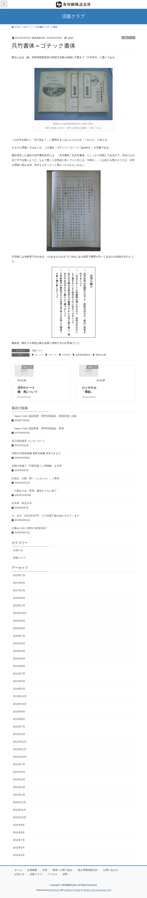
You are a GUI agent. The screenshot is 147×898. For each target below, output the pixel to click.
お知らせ (18, 550)
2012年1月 (19, 794)
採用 (65, 874)
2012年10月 (20, 756)
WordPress (53, 890)
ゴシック (39, 355)
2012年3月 (19, 779)
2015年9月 (19, 620)
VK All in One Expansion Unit (97, 890)
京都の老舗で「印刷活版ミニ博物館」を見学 (37, 465)
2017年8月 (19, 582)
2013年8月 (19, 719)
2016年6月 (19, 598)
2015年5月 (19, 643)
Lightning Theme (72, 890)
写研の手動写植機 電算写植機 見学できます (36, 453)
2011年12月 (19, 802)
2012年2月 (19, 787)
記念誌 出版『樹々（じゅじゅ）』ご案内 (35, 478)
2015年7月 (19, 635)
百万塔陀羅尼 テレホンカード (28, 440)
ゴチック (52, 355)
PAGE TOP (140, 868)
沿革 (44, 870)
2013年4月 (19, 734)
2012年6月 (19, 771)
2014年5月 (19, 681)
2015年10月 (20, 613)
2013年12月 (20, 696)
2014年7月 (19, 673)
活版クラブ (128, 38)
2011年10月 (19, 817)
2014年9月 (19, 658)
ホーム (18, 870)
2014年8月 (19, 666)
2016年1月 (19, 605)
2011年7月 (19, 840)
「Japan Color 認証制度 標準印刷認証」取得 (38, 428)
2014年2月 (19, 688)
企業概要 (32, 870)
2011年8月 (19, 832)
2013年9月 (19, 711)
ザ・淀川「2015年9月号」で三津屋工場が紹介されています (45, 515)
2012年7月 (19, 764)
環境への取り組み (63, 870)
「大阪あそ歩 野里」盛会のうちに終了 (34, 490)
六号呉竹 (66, 355)
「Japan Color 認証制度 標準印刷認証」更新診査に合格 (44, 416)
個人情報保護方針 (88, 870)
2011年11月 (19, 809)
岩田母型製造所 (83, 355)
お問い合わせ (110, 870)
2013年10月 (20, 704)
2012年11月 (19, 749)
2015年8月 (19, 628)
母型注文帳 (101, 355)
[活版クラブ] (24, 370)
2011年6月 (19, 847)
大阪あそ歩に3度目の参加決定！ (30, 528)
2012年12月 (20, 741)
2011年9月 (19, 824)
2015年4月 (19, 651)
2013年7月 (19, 726)
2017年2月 (19, 590)
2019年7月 (19, 575)
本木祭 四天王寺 (22, 503)
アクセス (52, 874)
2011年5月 (19, 855)
